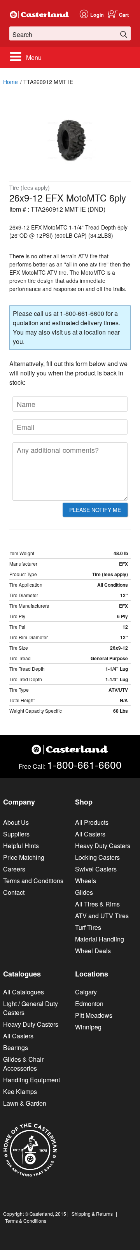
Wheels (85, 880)
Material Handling (99, 938)
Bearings (15, 1047)
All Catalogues (23, 991)
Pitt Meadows (93, 1015)
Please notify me (95, 510)
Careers (14, 868)
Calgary (86, 991)
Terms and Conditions (33, 880)
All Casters (90, 833)
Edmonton (89, 1003)
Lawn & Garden (24, 1103)
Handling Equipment (31, 1079)
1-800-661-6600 (84, 764)
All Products (91, 822)
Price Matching (23, 857)
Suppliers (16, 833)
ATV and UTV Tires (102, 915)
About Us (16, 822)
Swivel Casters (96, 868)
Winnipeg (88, 1026)
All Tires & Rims (97, 903)
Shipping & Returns (92, 1213)
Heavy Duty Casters (102, 845)
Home (10, 82)
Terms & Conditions (25, 1220)
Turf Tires (88, 927)
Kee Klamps (20, 1091)
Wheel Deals (93, 950)
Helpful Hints (21, 845)
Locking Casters (97, 857)
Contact (13, 892)
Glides (84, 892)
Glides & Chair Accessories (23, 1064)
